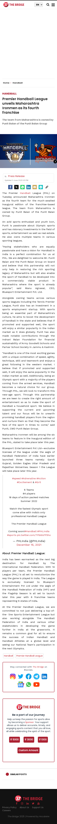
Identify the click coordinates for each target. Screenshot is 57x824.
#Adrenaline (28, 478)
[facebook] (10, 187)
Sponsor (29, 722)
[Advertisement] (28, 46)
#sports (11, 535)
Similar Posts (18, 774)
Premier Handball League (29, 655)
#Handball (30, 531)
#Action (41, 478)
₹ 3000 (29, 739)
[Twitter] (16, 187)
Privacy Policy (9, 807)
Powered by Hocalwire (37, 816)
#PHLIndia (43, 531)
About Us (24, 807)
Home (6, 83)
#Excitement (24, 482)
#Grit (38, 482)
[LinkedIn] (28, 187)
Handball (9, 93)
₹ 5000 (14, 739)
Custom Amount (28, 750)
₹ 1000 (43, 739)
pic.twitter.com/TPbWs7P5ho (34, 535)
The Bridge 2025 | (17, 816)
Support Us (37, 807)
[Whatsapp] (22, 187)
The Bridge (38, 667)
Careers (6, 810)
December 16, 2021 (29, 544)
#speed (16, 478)
